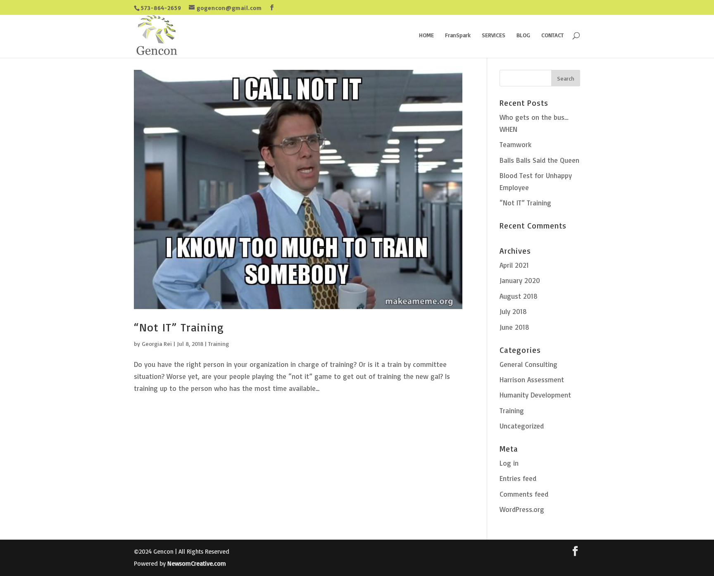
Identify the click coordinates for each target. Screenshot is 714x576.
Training (218, 343)
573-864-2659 (161, 7)
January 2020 (520, 280)
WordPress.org (522, 509)
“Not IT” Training (179, 327)
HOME (426, 35)
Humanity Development (535, 394)
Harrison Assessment (532, 379)
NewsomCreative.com (196, 563)
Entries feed (518, 478)
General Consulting (528, 364)
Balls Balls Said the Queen (539, 160)
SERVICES (493, 35)
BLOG (523, 35)
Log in (509, 463)
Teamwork (515, 144)
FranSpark (458, 35)
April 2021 (514, 265)
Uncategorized (522, 425)
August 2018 (519, 296)
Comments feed (524, 494)
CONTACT (552, 35)
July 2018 (513, 311)
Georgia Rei (157, 343)
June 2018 (514, 327)
